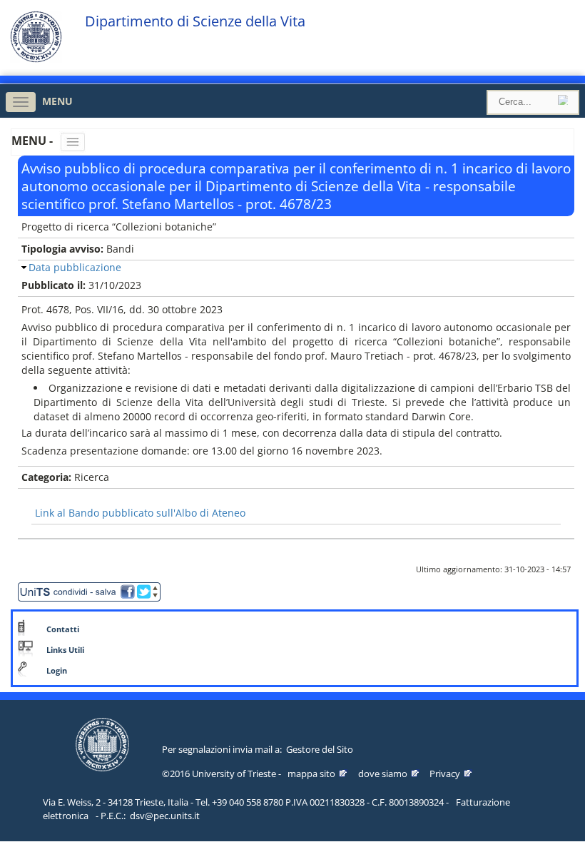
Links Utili (65, 650)
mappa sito (311, 773)
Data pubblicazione (75, 267)
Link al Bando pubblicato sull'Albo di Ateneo (140, 512)
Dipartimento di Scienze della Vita (195, 21)
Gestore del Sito (319, 749)
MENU (57, 101)
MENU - (33, 140)
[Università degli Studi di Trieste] (36, 59)
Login (56, 671)
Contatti (62, 629)
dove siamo (382, 773)
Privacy (444, 773)
